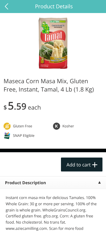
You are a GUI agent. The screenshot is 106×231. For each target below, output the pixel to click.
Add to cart (79, 164)
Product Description (25, 183)
